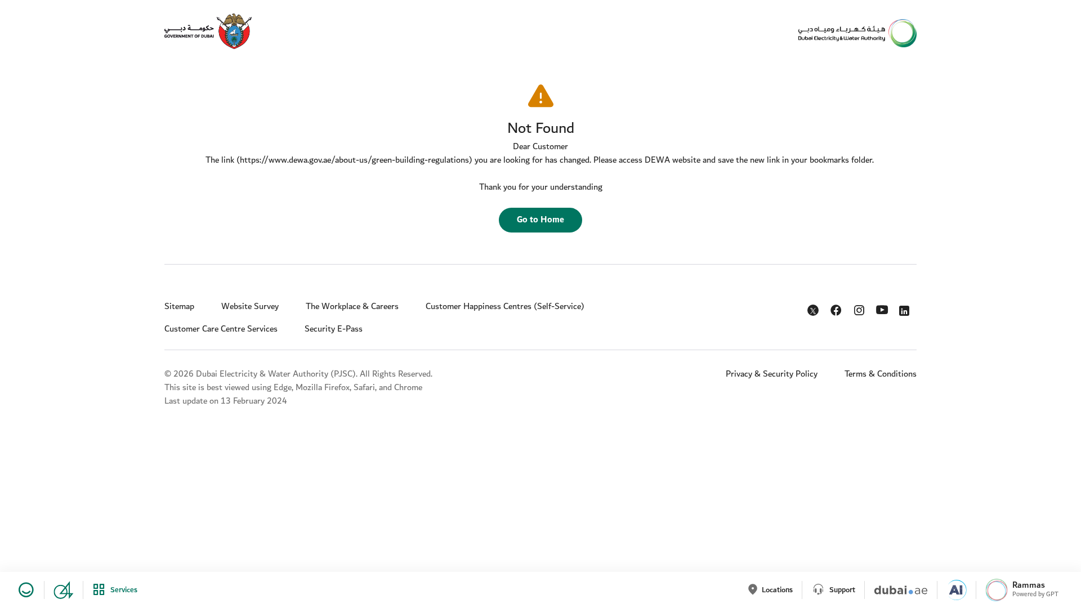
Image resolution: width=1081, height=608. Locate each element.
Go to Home (540, 219)
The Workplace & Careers (352, 306)
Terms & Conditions (881, 374)
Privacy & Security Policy (772, 374)
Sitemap (179, 306)
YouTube (883, 308)
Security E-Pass (334, 329)
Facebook (837, 307)
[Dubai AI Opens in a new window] (952, 590)
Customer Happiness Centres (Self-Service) (505, 306)
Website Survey (250, 306)
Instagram (860, 307)
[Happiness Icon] (24, 590)
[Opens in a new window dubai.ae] (896, 590)
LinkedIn (906, 307)
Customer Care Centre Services (221, 329)
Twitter (814, 312)
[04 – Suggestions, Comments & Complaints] (59, 590)
